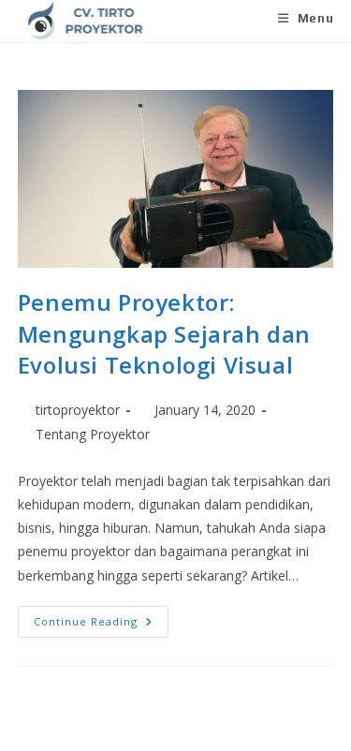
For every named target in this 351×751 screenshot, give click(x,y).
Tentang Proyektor (93, 434)
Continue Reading (101, 617)
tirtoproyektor (78, 410)
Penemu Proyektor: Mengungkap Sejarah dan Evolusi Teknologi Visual (164, 333)
